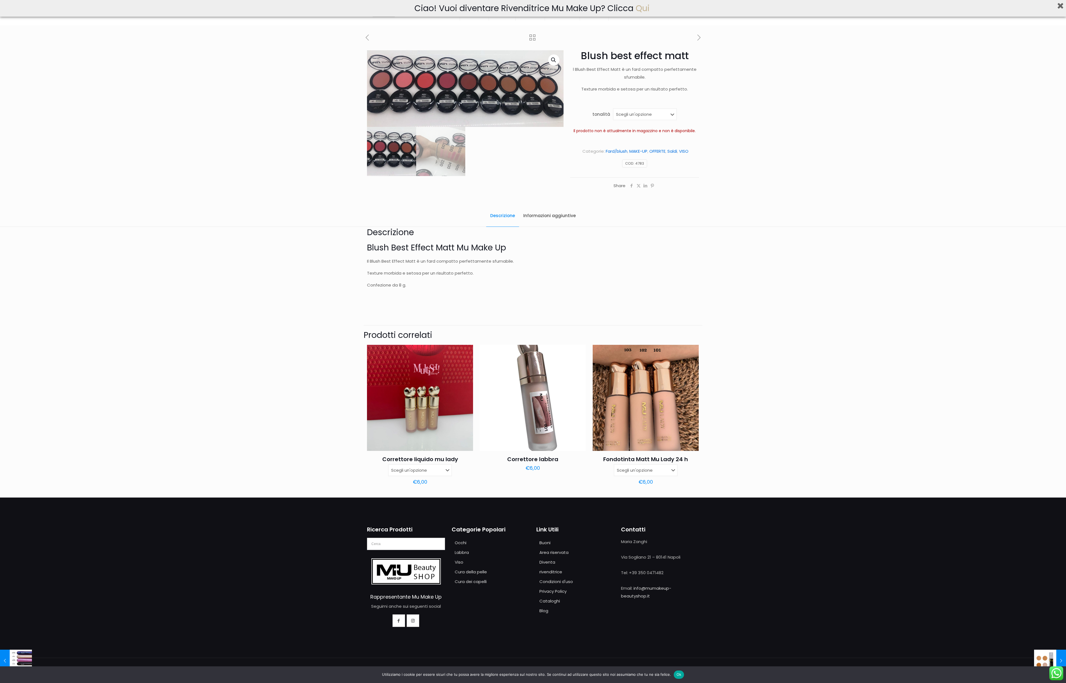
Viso (459, 562)
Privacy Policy (553, 591)
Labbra (462, 552)
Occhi (460, 543)
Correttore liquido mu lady (420, 459)
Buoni (544, 543)
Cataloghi (549, 601)
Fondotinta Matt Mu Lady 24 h (645, 459)
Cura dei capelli (471, 581)
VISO (683, 151)
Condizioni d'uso (556, 581)
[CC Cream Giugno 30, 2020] (1050, 661)
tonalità (601, 114)
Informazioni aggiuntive (549, 216)
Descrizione (502, 216)
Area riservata (554, 552)
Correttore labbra (532, 459)
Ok (679, 674)
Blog (543, 611)
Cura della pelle (471, 572)
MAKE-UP (638, 151)
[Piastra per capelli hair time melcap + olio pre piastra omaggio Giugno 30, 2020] (16, 661)
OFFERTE (657, 151)
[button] (553, 60)
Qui (644, 8)
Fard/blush (616, 151)
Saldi (672, 151)
